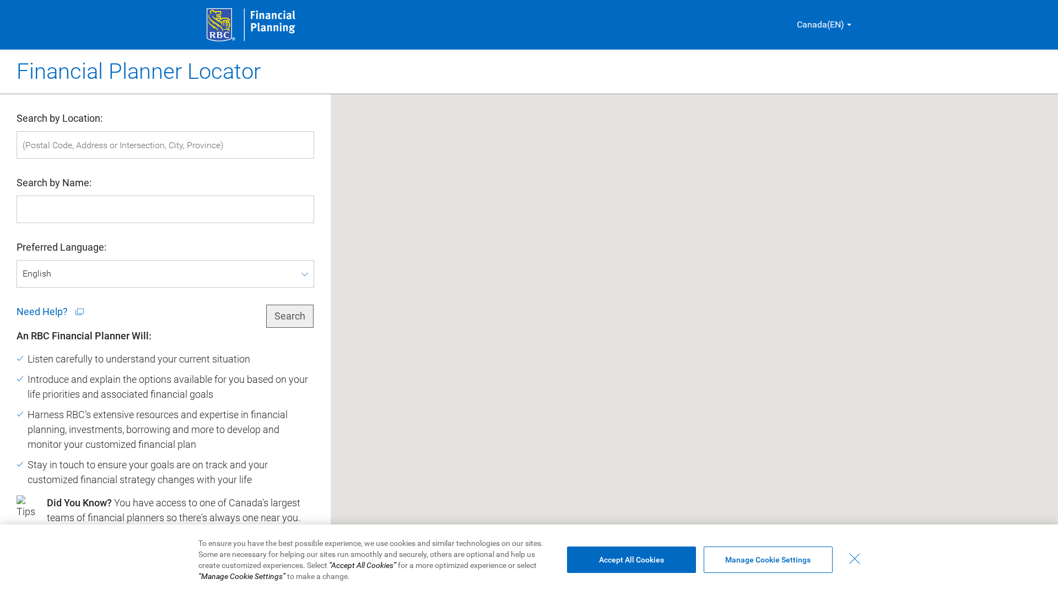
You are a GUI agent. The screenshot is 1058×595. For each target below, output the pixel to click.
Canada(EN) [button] (820, 24)
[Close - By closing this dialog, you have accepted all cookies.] (854, 558)
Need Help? (43, 311)
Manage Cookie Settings (768, 559)
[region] (529, 559)
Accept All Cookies (631, 559)
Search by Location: (59, 118)
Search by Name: (54, 182)
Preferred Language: (61, 247)
